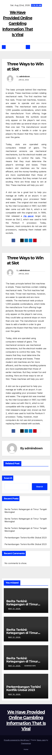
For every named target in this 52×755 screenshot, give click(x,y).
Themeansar (26, 743)
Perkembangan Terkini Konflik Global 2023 (26, 537)
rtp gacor (28, 216)
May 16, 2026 (14, 694)
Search (8, 478)
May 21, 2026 (14, 609)
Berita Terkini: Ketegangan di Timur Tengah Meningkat (22, 604)
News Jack (41, 740)
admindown (24, 76)
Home (26, 749)
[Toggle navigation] (28, 47)
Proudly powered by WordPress (16, 740)
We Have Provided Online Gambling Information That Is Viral (17, 23)
